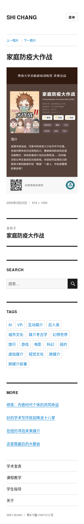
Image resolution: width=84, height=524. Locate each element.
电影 (38, 344)
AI (10, 324)
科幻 (50, 344)
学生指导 (14, 489)
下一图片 (30, 40)
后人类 (54, 324)
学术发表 (14, 466)
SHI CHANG (22, 17)
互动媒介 (35, 324)
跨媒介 (54, 354)
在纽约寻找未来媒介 (23, 430)
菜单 (72, 17)
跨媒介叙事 (17, 363)
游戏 (25, 344)
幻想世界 (60, 334)
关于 (10, 500)
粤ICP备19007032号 (40, 515)
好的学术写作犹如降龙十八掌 (31, 417)
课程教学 (14, 477)
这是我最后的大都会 (23, 443)
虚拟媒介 (15, 354)
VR (20, 324)
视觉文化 (36, 354)
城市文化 (15, 334)
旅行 (12, 344)
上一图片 (13, 40)
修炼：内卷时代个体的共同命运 (33, 404)
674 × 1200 (39, 202)
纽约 (63, 344)
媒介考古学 (38, 334)
